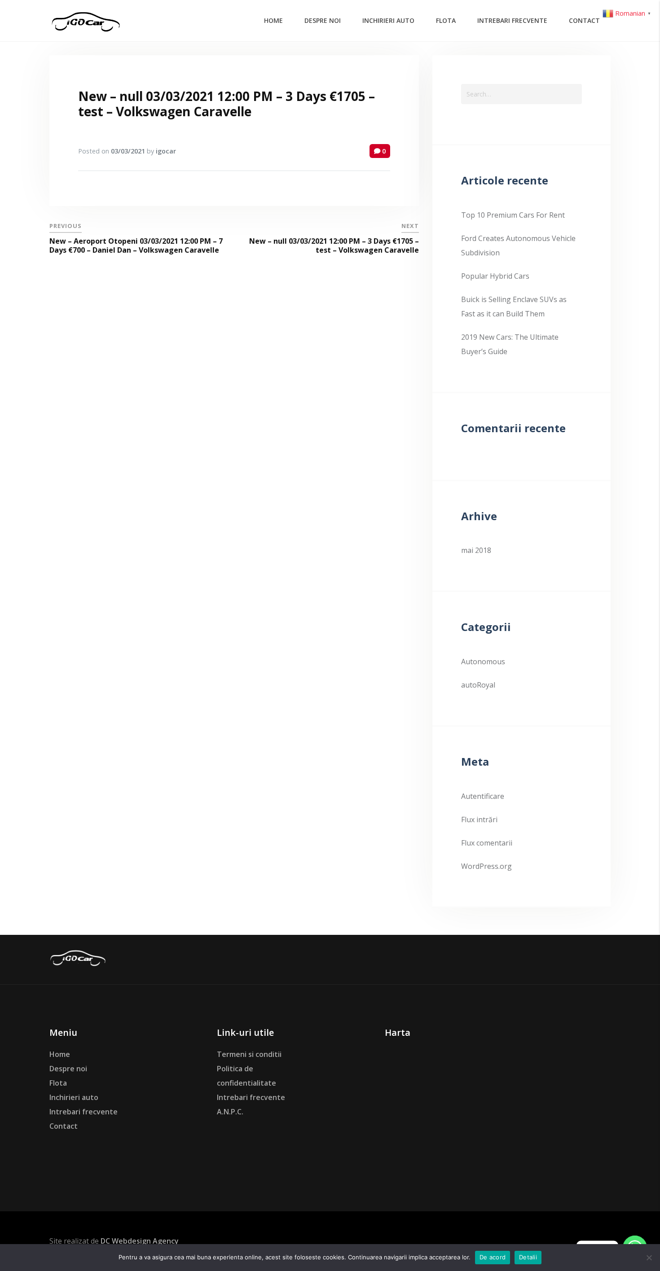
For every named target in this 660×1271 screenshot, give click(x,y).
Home (59, 1054)
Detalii (528, 1257)
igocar (166, 151)
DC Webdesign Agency (140, 1241)
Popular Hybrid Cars (495, 276)
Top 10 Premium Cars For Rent (513, 215)
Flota (58, 1083)
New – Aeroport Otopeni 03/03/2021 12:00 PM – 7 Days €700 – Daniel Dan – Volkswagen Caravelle (136, 245)
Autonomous (483, 661)
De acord (493, 1257)
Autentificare (482, 796)
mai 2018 (476, 550)
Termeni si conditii (249, 1054)
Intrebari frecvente (83, 1112)
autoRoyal (478, 685)
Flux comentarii (486, 843)
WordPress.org (486, 866)
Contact (63, 1126)
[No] (648, 1257)
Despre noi (68, 1069)
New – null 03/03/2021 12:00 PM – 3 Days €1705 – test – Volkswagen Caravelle (226, 104)
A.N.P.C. (230, 1112)
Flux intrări (479, 819)
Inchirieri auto (73, 1097)
